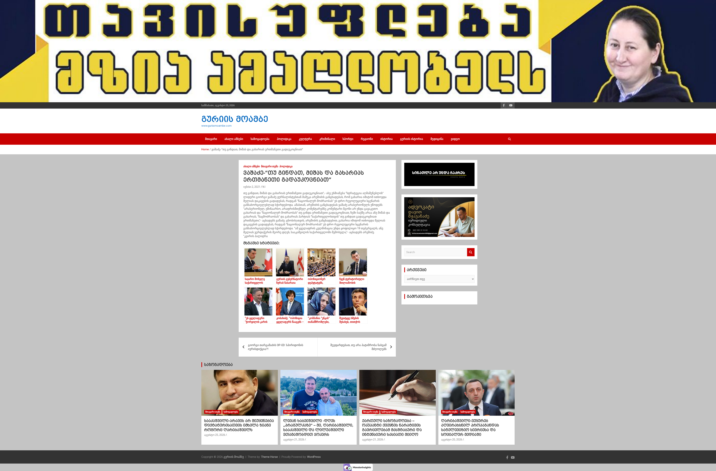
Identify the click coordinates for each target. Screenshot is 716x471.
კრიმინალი (327, 139)
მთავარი (211, 139)
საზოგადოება (260, 139)
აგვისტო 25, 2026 (214, 434)
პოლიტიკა (284, 139)
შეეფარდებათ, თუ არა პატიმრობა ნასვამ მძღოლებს (358, 347)
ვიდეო (455, 139)
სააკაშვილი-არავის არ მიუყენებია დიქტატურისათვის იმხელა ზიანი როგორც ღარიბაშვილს (239, 425)
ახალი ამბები (233, 139)
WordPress (314, 457)
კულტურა (305, 139)
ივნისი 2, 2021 (251, 186)
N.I (264, 186)
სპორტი (348, 139)
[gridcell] (317, 212)
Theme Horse (269, 457)
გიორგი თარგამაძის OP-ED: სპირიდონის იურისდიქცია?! (275, 347)
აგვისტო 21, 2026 (293, 439)
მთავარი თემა (269, 166)
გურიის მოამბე (234, 119)
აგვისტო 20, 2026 (451, 439)
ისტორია (386, 139)
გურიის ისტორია (411, 139)
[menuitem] (317, 236)
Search (471, 252)
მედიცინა (437, 139)
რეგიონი (367, 139)
